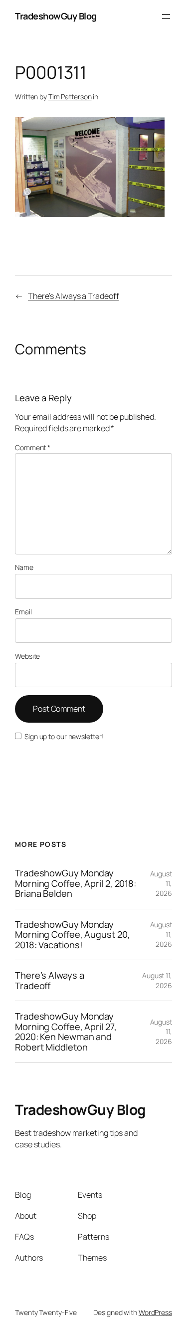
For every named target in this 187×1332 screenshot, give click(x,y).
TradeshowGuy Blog (56, 16)
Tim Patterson (70, 96)
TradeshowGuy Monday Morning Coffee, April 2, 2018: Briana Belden (75, 883)
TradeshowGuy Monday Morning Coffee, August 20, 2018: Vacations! (72, 934)
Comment (32, 447)
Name (24, 567)
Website (27, 656)
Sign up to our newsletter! (63, 736)
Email (23, 611)
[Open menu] (166, 16)
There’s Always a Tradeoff (73, 295)
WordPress (155, 1312)
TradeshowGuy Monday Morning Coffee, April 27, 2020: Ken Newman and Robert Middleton (66, 1031)
